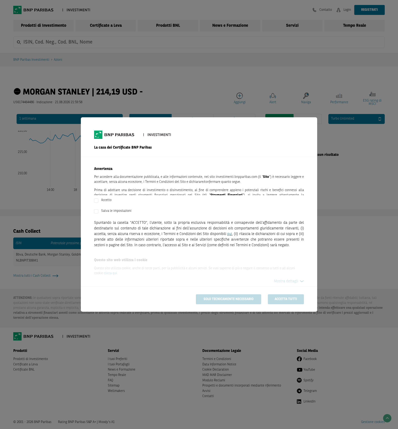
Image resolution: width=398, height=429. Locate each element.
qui (229, 234)
